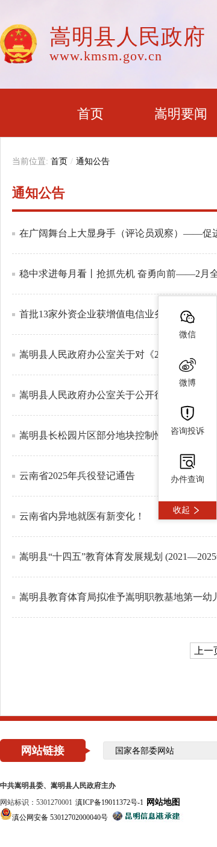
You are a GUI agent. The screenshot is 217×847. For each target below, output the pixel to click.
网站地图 (163, 802)
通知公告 (93, 161)
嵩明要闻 (180, 113)
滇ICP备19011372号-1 (109, 802)
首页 (90, 113)
